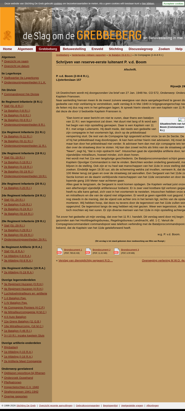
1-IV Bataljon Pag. (15, 302)
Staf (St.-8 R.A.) (14, 251)
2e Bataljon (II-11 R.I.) (18, 136)
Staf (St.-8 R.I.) (13, 105)
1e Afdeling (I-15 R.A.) (18, 351)
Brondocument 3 (130, 249)
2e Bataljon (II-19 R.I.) (18, 166)
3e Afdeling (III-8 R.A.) (18, 260)
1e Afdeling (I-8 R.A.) (17, 255)
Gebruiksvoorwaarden (88, 405)
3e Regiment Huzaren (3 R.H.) (23, 284)
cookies (58, 3)
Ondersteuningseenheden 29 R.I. (25, 239)
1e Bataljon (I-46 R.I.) (18, 330)
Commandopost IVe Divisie (21, 94)
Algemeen (25, 49)
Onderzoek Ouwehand (18, 377)
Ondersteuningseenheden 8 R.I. (24, 124)
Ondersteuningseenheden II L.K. (25, 82)
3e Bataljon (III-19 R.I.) (18, 171)
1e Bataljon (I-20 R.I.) (18, 187)
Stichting (116, 49)
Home (7, 49)
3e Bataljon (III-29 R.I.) (18, 234)
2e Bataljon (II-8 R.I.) (17, 115)
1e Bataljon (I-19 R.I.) (18, 162)
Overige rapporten (15, 396)
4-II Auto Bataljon (15, 316)
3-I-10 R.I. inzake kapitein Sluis (24, 335)
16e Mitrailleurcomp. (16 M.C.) (23, 326)
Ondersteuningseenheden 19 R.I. (25, 176)
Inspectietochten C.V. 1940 (21, 387)
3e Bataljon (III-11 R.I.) (18, 141)
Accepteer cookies (173, 3)
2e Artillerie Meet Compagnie (23, 361)
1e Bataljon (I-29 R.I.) (18, 230)
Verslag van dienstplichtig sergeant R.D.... (86, 260)
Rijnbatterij (11, 347)
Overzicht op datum (16, 66)
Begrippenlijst (110, 405)
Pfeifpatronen (12, 382)
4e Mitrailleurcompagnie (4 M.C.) (25, 312)
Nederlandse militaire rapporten (89, 55)
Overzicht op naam (16, 61)
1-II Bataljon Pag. (15, 298)
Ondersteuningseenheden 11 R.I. (25, 145)
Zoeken (164, 49)
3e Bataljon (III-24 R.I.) (18, 213)
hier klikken (148, 3)
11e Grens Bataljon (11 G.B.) (22, 321)
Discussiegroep (141, 49)
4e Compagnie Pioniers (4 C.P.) (24, 307)
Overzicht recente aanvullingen (55, 405)
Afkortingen (152, 405)
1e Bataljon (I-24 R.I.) (18, 204)
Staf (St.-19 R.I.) (14, 157)
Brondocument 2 (102, 249)
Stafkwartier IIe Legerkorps (21, 77)
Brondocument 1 (73, 249)
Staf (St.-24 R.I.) (14, 199)
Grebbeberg (48, 49)
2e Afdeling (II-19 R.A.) (18, 272)
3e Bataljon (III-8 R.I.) (18, 119)
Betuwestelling (74, 49)
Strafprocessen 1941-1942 (21, 391)
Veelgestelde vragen (132, 405)
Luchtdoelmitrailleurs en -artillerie (25, 293)
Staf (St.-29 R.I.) (14, 225)
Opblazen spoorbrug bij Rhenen (24, 372)
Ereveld (97, 49)
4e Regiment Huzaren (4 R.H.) (23, 288)
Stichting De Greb (26, 405)
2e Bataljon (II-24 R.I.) (18, 209)
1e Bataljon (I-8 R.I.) (17, 110)
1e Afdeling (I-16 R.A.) (18, 356)
